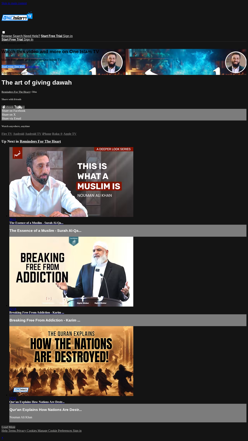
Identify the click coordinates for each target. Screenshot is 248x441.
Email (21, 107)
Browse (7, 36)
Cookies (32, 430)
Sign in (68, 36)
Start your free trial (13, 66)
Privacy (22, 430)
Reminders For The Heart (16, 91)
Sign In (28, 39)
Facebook (8, 107)
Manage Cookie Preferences (55, 430)
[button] (3, 32)
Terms (12, 430)
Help (5, 430)
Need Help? (31, 36)
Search (18, 36)
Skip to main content (14, 3)
